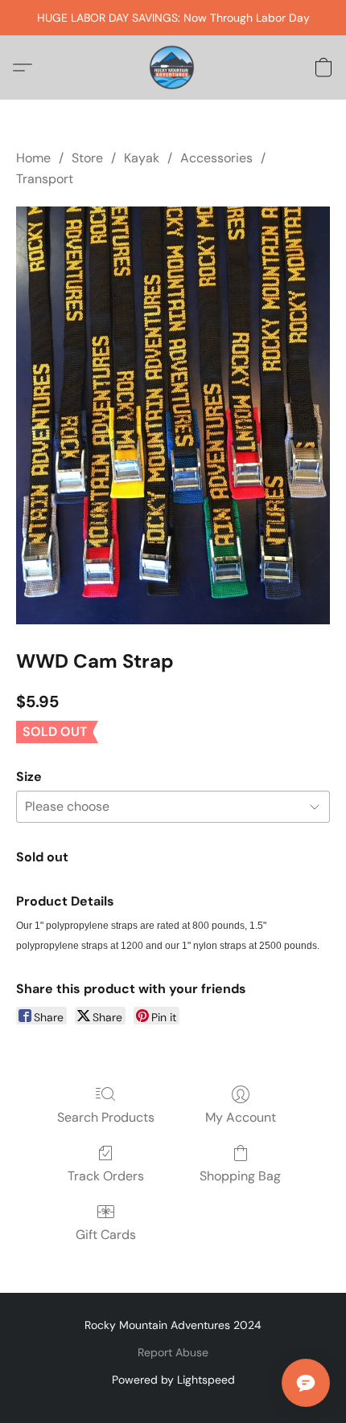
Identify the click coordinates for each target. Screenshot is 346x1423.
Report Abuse (173, 1352)
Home (33, 157)
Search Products (105, 1117)
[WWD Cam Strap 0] (173, 415)
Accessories (216, 157)
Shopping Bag (240, 1175)
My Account (240, 1117)
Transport (44, 178)
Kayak (141, 157)
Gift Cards (106, 1234)
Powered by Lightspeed (173, 1379)
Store (87, 157)
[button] (173, 67)
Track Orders (106, 1175)
